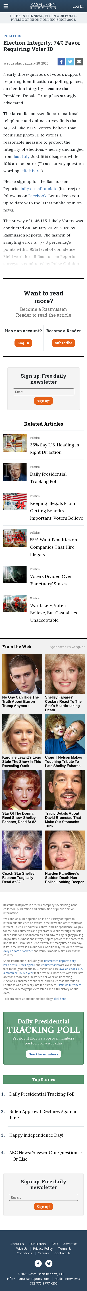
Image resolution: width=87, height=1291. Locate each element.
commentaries (50, 965)
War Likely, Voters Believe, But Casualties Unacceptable (53, 613)
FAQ (55, 1244)
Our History (37, 1244)
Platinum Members (69, 985)
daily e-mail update (37, 188)
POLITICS (12, 35)
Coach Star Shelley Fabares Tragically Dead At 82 (18, 878)
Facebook (36, 195)
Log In (78, 6)
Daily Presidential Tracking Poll (42, 1094)
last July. (22, 156)
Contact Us (62, 1253)
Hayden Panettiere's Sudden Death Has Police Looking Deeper (64, 878)
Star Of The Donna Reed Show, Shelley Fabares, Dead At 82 (19, 818)
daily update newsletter (18, 951)
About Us (17, 1244)
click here (31, 170)
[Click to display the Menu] (6, 6)
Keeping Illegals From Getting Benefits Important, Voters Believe (56, 511)
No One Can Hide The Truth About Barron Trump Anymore (20, 701)
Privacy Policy (43, 1248)
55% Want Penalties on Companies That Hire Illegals (53, 547)
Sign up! (43, 401)
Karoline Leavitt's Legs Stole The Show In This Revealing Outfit (21, 761)
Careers (43, 1253)
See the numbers (43, 1054)
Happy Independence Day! (36, 1135)
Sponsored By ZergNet (67, 647)
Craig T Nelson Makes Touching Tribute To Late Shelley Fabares (63, 761)
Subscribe (63, 343)
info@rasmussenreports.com (28, 1278)
